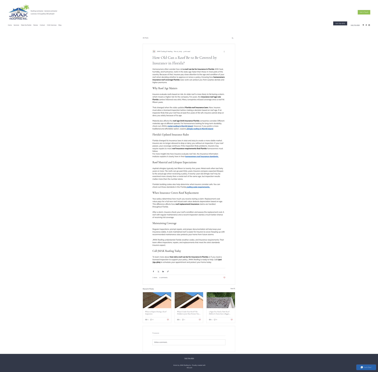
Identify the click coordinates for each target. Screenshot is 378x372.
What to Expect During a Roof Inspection (155, 313)
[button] (16, 25)
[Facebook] (366, 25)
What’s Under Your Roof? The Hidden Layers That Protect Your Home (188, 313)
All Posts (145, 38)
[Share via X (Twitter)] (158, 271)
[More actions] (224, 51)
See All (233, 288)
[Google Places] (363, 25)
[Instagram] (369, 25)
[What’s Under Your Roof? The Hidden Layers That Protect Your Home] (189, 300)
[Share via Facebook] (153, 271)
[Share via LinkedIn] (163, 271)
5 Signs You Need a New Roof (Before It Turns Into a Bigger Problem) (219, 313)
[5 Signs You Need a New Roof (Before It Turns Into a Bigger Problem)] (221, 300)
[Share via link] (168, 271)
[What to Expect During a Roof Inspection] (157, 300)
